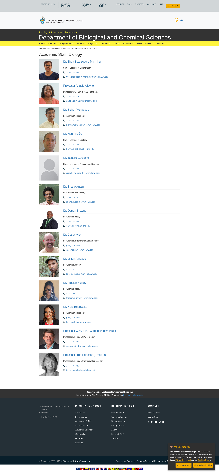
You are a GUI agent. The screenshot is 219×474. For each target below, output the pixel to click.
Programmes (81, 417)
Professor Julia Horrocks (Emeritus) (84, 354)
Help (161, 4)
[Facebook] (149, 422)
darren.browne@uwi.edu (78, 225)
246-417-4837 (72, 168)
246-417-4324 (72, 341)
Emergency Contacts (125, 461)
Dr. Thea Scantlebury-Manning (82, 61)
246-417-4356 (72, 72)
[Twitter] (152, 422)
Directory (139, 4)
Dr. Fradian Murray (74, 282)
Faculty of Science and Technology (58, 32)
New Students (117, 412)
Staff (85, 48)
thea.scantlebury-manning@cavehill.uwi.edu (87, 76)
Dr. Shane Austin (73, 186)
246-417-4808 (72, 96)
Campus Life (81, 434)
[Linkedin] (163, 422)
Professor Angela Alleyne (78, 85)
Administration (81, 425)
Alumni (114, 430)
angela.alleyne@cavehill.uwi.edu (81, 100)
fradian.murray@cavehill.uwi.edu (82, 298)
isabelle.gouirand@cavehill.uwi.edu (83, 173)
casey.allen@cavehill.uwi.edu (80, 249)
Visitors (114, 438)
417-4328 (70, 293)
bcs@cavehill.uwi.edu (133, 395)
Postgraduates (118, 425)
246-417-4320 (72, 365)
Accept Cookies (183, 465)
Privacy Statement (81, 461)
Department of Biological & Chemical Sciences (67, 48)
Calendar (151, 4)
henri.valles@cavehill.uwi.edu (80, 149)
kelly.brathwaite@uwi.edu (78, 322)
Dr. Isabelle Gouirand (76, 157)
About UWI (80, 412)
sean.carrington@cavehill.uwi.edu (82, 346)
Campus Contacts (145, 461)
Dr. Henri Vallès (72, 133)
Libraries (120, 4)
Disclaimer (67, 461)
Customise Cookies (203, 465)
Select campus (48, 4)
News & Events (102, 5)
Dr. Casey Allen (72, 234)
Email (129, 4)
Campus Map (160, 461)
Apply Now (173, 6)
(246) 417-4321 (73, 245)
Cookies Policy (204, 460)
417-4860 (70, 269)
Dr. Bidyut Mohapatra (76, 109)
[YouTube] (156, 422)
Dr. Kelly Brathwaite (75, 306)
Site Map (79, 442)
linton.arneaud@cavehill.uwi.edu (81, 273)
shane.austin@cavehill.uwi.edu (80, 201)
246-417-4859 (72, 120)
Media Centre (154, 412)
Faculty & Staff (86, 5)
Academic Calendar (84, 430)
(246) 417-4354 (73, 317)
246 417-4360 (72, 197)
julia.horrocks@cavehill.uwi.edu (81, 370)
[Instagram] (160, 422)
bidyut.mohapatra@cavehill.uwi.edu (83, 124)
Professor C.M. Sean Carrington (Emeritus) (89, 330)
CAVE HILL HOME (45, 48)
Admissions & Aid (83, 421)
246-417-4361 (72, 144)
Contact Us (153, 417)
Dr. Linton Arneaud (74, 258)
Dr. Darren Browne (74, 210)
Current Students (65, 5)
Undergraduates (118, 421)
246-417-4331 (72, 221)
